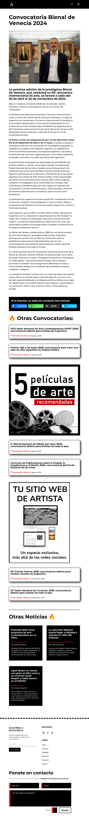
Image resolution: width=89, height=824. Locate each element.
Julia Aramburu (20, 645)
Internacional (63, 642)
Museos (45, 760)
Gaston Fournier (20, 688)
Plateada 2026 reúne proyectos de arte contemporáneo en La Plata (23, 634)
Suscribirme (14, 750)
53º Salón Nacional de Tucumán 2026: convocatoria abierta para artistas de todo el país (40, 591)
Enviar (65, 810)
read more (17, 657)
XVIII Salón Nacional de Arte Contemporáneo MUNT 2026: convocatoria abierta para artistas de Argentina (44, 329)
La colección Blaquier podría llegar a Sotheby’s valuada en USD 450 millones (63, 634)
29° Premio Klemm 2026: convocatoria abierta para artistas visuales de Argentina (40, 572)
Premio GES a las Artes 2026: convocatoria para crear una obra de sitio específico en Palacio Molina (44, 348)
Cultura (45, 749)
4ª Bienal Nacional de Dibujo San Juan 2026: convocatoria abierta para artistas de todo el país (39, 445)
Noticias (24, 642)
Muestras (14, 685)
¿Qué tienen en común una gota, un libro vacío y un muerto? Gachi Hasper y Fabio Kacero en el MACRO (25, 675)
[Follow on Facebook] (48, 732)
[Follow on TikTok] (52, 732)
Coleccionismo (53, 642)
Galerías (18, 642)
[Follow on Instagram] (43, 732)
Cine (44, 745)
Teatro (45, 764)
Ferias (13, 642)
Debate (45, 752)
